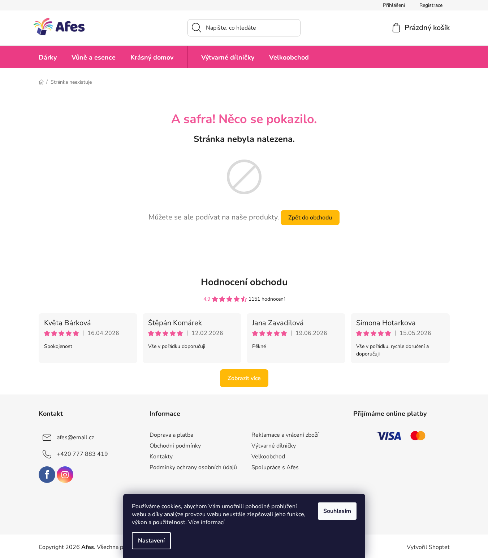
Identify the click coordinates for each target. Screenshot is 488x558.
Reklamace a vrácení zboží (285, 435)
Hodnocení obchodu (244, 282)
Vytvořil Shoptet (428, 547)
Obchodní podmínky (175, 446)
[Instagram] (65, 474)
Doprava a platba (171, 435)
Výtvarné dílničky (273, 446)
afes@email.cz (75, 437)
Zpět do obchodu (310, 218)
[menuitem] (47, 57)
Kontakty (161, 457)
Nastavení (151, 541)
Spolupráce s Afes (275, 467)
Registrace (430, 5)
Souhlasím (337, 511)
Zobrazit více (244, 378)
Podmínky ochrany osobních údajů (193, 467)
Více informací (206, 522)
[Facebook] (47, 474)
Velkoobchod (268, 457)
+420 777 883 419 (82, 454)
